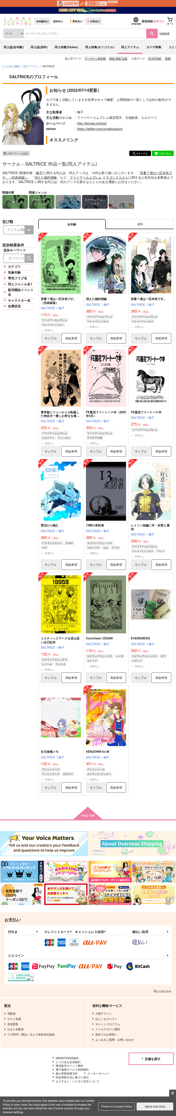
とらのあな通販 (10, 66)
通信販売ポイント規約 (69, 1065)
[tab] (140, 224)
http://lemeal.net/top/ (92, 123)
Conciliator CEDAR (99, 638)
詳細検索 (165, 33)
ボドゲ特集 (153, 47)
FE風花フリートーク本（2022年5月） (106, 414)
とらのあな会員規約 (68, 1062)
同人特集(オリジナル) (99, 47)
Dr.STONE (154, 58)
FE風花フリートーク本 (146, 412)
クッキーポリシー (99, 1073)
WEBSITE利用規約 (67, 1058)
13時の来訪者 (95, 525)
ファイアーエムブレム (86, 177)
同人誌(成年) (39, 47)
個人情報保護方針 (67, 1073)
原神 (167, 58)
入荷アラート (17, 153)
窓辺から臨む (50, 525)
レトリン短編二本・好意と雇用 (150, 527)
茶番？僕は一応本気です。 (149, 299)
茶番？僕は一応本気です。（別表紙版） (59, 301)
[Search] (29, 258)
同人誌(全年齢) (13, 47)
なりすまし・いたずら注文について (78, 1081)
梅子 (39, 172)
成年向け (58, 21)
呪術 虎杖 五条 (118, 58)
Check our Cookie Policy (116, 1106)
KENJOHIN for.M (97, 751)
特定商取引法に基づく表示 (72, 1077)
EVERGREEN (140, 638)
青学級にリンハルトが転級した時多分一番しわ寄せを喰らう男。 (60, 416)
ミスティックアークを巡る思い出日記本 (60, 640)
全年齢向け (42, 21)
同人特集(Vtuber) (66, 47)
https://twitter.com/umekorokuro (100, 128)
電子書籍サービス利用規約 (72, 1069)
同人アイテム (130, 47)
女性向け (95, 21)
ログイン (158, 21)
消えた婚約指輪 (45, 177)
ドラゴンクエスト (115, 177)
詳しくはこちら (162, 990)
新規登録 (147, 21)
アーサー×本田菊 (95, 58)
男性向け (77, 21)
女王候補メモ (50, 751)
